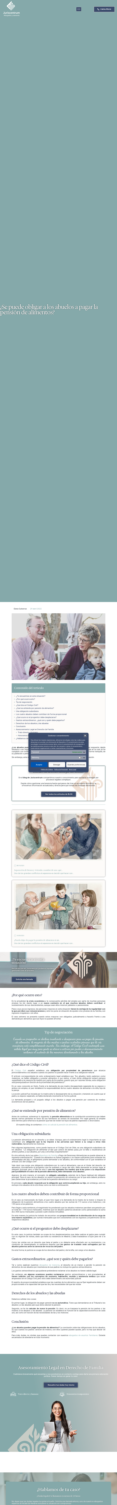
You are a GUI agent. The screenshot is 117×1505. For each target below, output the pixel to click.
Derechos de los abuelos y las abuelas (32, 723)
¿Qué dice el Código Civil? (27, 705)
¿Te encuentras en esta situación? (30, 696)
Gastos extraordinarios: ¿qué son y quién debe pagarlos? (40, 720)
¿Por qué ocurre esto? (25, 699)
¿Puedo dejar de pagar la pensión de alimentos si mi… (37, 940)
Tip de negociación (24, 702)
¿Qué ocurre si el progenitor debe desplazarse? (36, 717)
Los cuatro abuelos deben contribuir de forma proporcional (41, 714)
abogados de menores (49, 1265)
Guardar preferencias (76, 764)
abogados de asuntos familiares (83, 1335)
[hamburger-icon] (78, 9)
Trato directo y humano (28, 732)
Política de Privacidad (61, 770)
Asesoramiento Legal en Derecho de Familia (35, 729)
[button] (85, 736)
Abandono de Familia (48, 1155)
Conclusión (21, 726)
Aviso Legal (72, 770)
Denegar (56, 764)
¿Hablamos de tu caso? (26, 739)
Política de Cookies (47, 770)
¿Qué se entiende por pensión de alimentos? (35, 708)
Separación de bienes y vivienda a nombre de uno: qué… (38, 870)
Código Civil (20, 1070)
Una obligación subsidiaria (27, 711)
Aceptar (39, 764)
